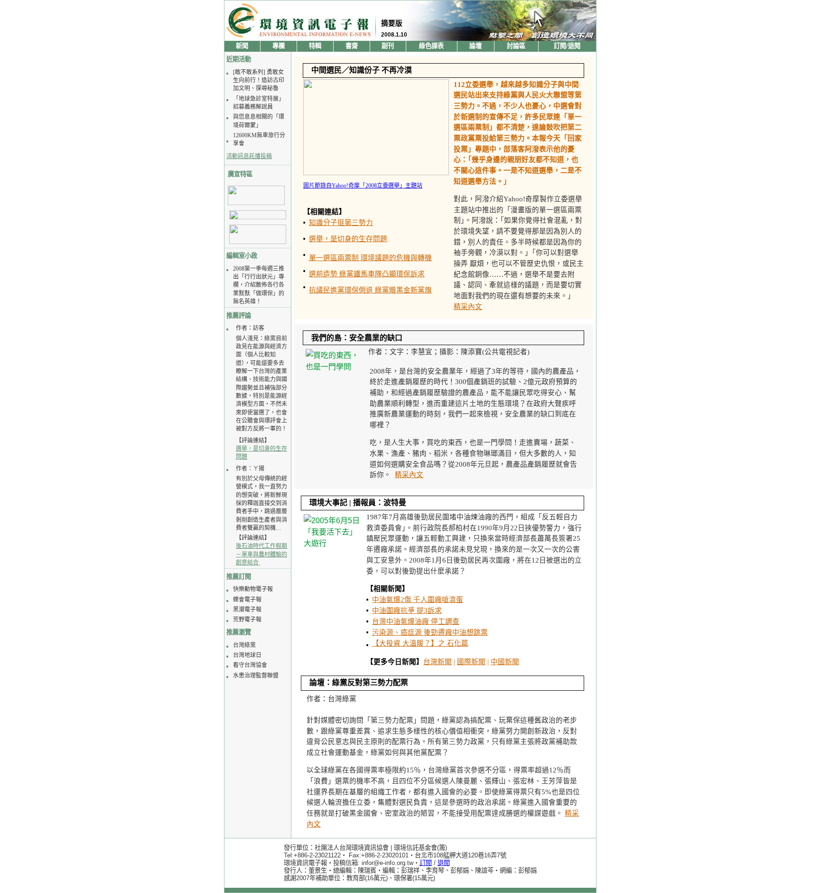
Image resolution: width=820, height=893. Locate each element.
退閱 (444, 862)
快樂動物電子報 (253, 589)
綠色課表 (431, 45)
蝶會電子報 (247, 599)
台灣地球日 (247, 655)
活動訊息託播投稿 (249, 156)
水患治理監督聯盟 (256, 675)
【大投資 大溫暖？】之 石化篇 (420, 643)
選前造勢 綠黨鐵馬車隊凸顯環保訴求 (367, 274)
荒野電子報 (247, 619)
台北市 (424, 855)
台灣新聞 (437, 662)
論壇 (475, 45)
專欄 (278, 45)
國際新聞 (471, 662)
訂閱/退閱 (567, 45)
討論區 (516, 45)
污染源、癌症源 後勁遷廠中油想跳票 (430, 632)
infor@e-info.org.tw (387, 862)
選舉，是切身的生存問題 (348, 239)
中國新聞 (505, 662)
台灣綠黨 (244, 645)
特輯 (315, 45)
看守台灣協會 (250, 665)
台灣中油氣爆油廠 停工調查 (415, 621)
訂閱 (425, 862)
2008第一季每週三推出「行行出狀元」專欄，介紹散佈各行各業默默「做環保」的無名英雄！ (258, 285)
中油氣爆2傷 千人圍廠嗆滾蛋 (417, 599)
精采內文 (468, 306)
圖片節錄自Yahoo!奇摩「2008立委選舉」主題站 (362, 185)
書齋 (351, 45)
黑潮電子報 (247, 609)
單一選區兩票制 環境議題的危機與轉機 (370, 258)
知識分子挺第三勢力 (341, 222)
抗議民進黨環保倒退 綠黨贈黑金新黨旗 (370, 290)
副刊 (388, 45)
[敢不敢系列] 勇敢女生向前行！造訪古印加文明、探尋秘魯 (258, 80)
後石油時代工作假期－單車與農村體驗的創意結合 (261, 554)
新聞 (242, 45)
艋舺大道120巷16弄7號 (474, 855)
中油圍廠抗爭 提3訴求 (407, 610)
